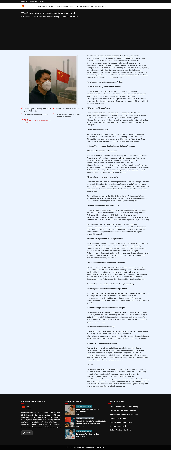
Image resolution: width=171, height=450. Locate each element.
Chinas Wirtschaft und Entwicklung (124, 407)
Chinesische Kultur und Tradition (123, 411)
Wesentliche (42, 6)
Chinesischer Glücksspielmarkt (122, 422)
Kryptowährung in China (85, 418)
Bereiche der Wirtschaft (66, 6)
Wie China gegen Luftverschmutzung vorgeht (37, 121)
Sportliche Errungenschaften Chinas (124, 414)
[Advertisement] (85, 33)
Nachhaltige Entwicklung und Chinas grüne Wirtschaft (37, 109)
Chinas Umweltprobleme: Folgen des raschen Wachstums (69, 115)
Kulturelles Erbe (86, 6)
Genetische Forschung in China (88, 434)
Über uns (24, 2)
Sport (51, 6)
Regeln (41, 2)
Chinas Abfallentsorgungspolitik (36, 114)
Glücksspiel (99, 6)
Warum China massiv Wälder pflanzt (69, 108)
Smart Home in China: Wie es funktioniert (87, 410)
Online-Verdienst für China (120, 430)
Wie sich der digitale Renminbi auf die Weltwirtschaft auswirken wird (91, 422)
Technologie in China (84, 406)
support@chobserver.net (95, 447)
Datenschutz (33, 2)
